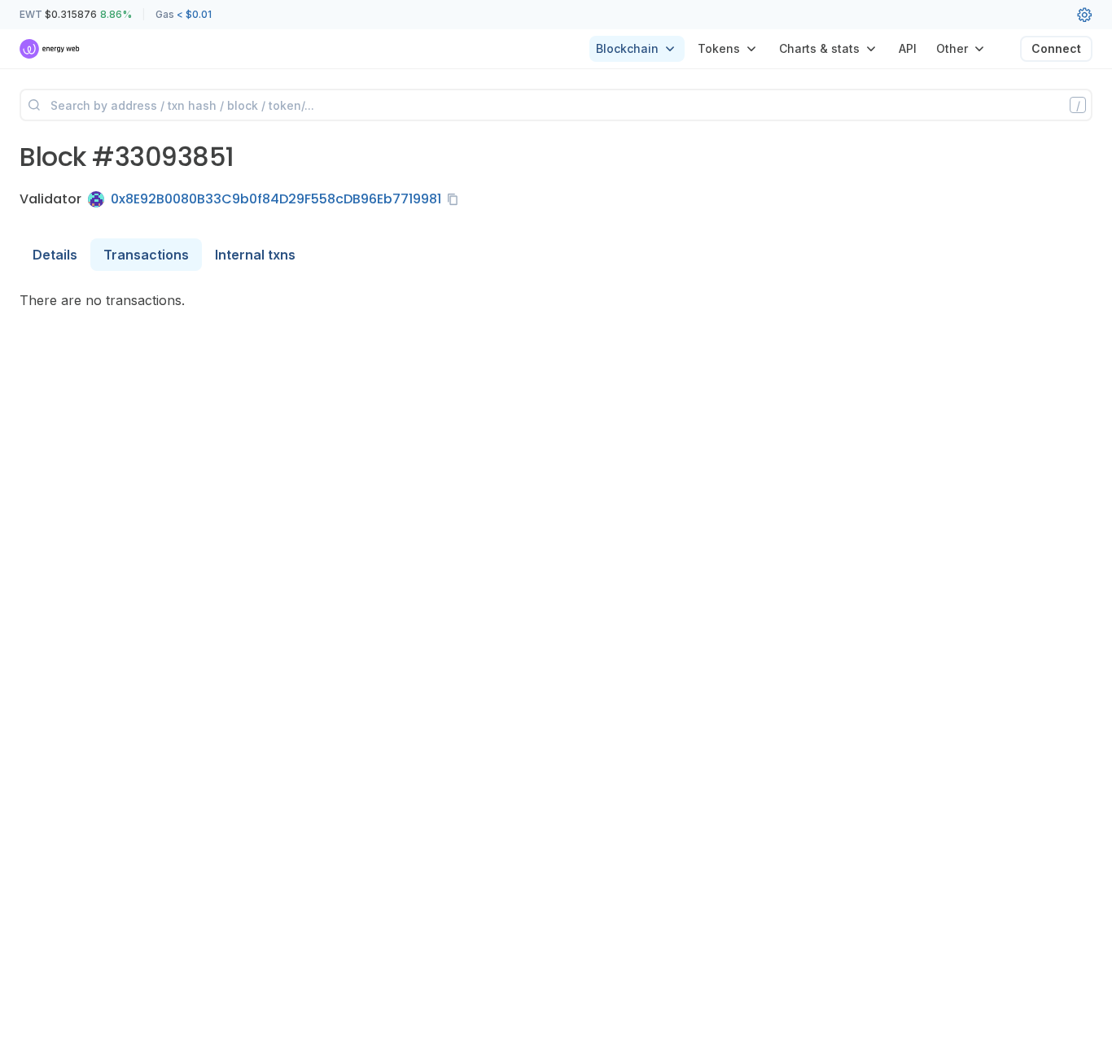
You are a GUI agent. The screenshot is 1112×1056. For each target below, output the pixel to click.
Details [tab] (55, 255)
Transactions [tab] (146, 255)
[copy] (456, 199)
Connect (1056, 48)
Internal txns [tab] (255, 255)
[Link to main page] (50, 49)
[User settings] (1084, 15)
